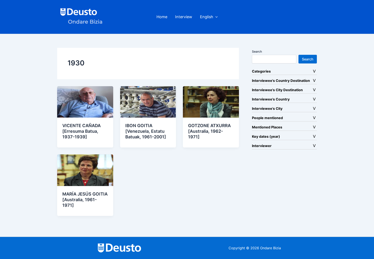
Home (161, 17)
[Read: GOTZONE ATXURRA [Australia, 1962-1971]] (211, 101)
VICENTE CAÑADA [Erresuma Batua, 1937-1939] (81, 131)
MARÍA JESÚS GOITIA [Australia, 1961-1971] (85, 199)
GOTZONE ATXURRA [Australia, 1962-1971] (209, 131)
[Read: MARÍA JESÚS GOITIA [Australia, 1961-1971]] (85, 170)
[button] (215, 17)
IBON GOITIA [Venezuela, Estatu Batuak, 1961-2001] (145, 131)
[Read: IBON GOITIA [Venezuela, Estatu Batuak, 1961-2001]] (148, 101)
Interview (183, 17)
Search (257, 51)
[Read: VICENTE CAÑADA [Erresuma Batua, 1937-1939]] (85, 101)
